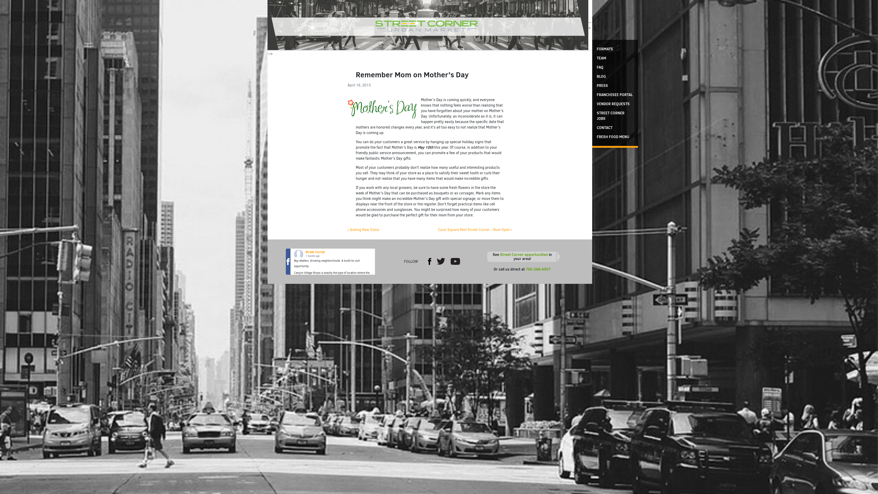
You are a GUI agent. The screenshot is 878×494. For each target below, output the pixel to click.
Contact (605, 127)
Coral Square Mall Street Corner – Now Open (474, 229)
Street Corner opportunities (524, 254)
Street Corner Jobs (610, 115)
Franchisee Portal (615, 94)
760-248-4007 (538, 269)
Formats (605, 48)
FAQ (600, 67)
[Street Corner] (428, 25)
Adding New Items (364, 229)
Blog (601, 76)
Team (601, 58)
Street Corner (315, 252)
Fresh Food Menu (613, 136)
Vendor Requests (613, 103)
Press (602, 85)
